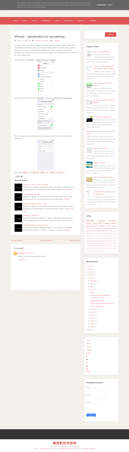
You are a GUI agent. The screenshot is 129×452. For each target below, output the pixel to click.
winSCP (110, 233)
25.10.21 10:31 (30, 253)
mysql (110, 243)
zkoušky (103, 250)
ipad (88, 226)
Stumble (55, 173)
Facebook (28, 173)
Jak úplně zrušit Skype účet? (102, 117)
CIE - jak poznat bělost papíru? (104, 177)
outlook (99, 231)
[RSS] (74, 443)
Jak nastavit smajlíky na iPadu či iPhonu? (35, 225)
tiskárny (108, 248)
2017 (90, 269)
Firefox (88, 228)
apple (36, 40)
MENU (88, 372)
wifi (107, 233)
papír (93, 245)
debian (103, 231)
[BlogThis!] (18, 176)
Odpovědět (21, 259)
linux (94, 231)
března (92, 321)
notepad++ (89, 245)
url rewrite (113, 248)
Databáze (46, 21)
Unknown (21, 253)
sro (104, 233)
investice (101, 226)
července (93, 309)
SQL (100, 223)
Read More (69, 189)
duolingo (92, 240)
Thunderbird (105, 236)
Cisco (34, 21)
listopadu (93, 281)
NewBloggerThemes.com (67, 448)
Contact (88, 350)
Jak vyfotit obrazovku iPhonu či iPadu (34, 204)
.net (92, 236)
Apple (24, 21)
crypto (111, 238)
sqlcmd (101, 233)
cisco (108, 238)
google (96, 240)
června (92, 312)
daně (115, 238)
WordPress (89, 231)
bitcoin (100, 238)
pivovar (97, 245)
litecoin (88, 233)
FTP (100, 236)
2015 (90, 275)
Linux (57, 21)
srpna (92, 290)
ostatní (89, 223)
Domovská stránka (46, 240)
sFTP (108, 245)
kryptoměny (89, 243)
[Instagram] (64, 443)
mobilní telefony (101, 243)
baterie (96, 238)
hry (103, 240)
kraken (114, 240)
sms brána (92, 248)
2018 (90, 266)
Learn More (101, 5)
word (114, 233)
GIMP (92, 292)
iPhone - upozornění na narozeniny (40, 37)
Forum (88, 353)
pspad (100, 245)
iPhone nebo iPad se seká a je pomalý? (35, 185)
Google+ (46, 173)
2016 (90, 272)
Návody (81, 21)
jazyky (106, 240)
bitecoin (105, 238)
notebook (114, 243)
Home (15, 21)
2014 (90, 278)
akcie (115, 236)
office (108, 226)
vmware (91, 250)
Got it (110, 5)
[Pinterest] (71, 443)
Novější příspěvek (17, 240)
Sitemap (88, 347)
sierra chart (113, 245)
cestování (113, 226)
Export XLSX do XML (101, 148)
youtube (88, 236)
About (88, 343)
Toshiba (111, 236)
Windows (112, 221)
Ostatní (93, 21)
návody (46, 40)
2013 (90, 330)
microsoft (101, 221)
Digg (62, 173)
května (92, 315)
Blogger (77, 446)
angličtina (88, 238)
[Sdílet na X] (20, 176)
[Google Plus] (54, 443)
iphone (41, 40)
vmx (94, 250)
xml (99, 250)
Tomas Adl (63, 446)
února (92, 324)
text (105, 248)
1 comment (56, 40)
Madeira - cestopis (99, 163)
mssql (92, 226)
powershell (113, 228)
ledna (92, 327)
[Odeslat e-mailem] (16, 176)
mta (107, 243)
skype (87, 248)
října (91, 284)
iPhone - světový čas (97, 306)
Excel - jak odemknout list (102, 52)
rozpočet (105, 245)
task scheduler (99, 248)
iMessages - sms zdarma (30, 215)
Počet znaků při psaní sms (31, 194)
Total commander (97, 228)
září (91, 287)
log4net (94, 243)
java (115, 231)
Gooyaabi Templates (89, 448)
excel (96, 226)
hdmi (100, 240)
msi (97, 233)
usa (87, 250)
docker (87, 240)
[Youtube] (68, 443)
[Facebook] (61, 443)
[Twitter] (57, 443)
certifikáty (106, 228)
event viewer (109, 231)
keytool (110, 240)
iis (105, 226)
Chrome (96, 236)
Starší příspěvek (75, 240)
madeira (93, 233)
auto (93, 238)
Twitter (37, 173)
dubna (92, 318)
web (97, 250)
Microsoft (68, 21)
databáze (106, 223)
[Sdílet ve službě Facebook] (22, 176)
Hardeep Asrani (44, 448)
